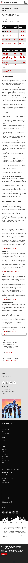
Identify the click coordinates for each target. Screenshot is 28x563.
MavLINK (3, 431)
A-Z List (3, 440)
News (3, 465)
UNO (2, 14)
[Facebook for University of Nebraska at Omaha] (3, 512)
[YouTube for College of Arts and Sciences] (10, 382)
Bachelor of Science (6, 34)
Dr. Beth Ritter (22, 43)
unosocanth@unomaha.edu (12, 354)
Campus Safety (5, 456)
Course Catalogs (5, 427)
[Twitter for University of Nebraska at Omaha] (6, 512)
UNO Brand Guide (5, 435)
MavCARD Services (5, 429)
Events (3, 458)
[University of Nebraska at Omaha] (2, 2)
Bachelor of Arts (5, 30)
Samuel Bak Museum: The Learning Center (10, 469)
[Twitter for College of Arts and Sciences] (7, 382)
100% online (8, 31)
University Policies (5, 484)
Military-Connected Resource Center (9, 464)
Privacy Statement (5, 482)
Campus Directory (5, 454)
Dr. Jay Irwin (22, 56)
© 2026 (3, 508)
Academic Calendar (6, 425)
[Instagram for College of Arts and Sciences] (14, 382)
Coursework (4, 224)
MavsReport (4, 476)
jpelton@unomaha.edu (11, 360)
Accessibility (4, 449)
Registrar (3, 467)
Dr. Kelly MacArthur (15, 271)
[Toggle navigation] (25, 2)
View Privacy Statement (17, 551)
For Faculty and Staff (6, 389)
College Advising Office (6, 378)
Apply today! (5, 334)
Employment (4, 442)
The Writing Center (5, 393)
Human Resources (5, 460)
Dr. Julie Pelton (14, 248)
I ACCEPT (4, 554)
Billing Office (4, 451)
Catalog (15, 30)
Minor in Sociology (6, 39)
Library (3, 462)
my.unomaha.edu (5, 433)
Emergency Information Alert (7, 474)
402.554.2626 (9, 352)
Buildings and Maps (5, 452)
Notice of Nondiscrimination (7, 478)
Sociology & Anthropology (11, 2)
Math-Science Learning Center (8, 391)
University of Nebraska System (8, 443)
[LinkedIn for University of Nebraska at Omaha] (13, 512)
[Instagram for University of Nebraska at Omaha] (17, 512)
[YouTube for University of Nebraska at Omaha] (10, 512)
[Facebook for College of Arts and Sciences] (3, 382)
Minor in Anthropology (7, 43)
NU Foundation (5, 480)
